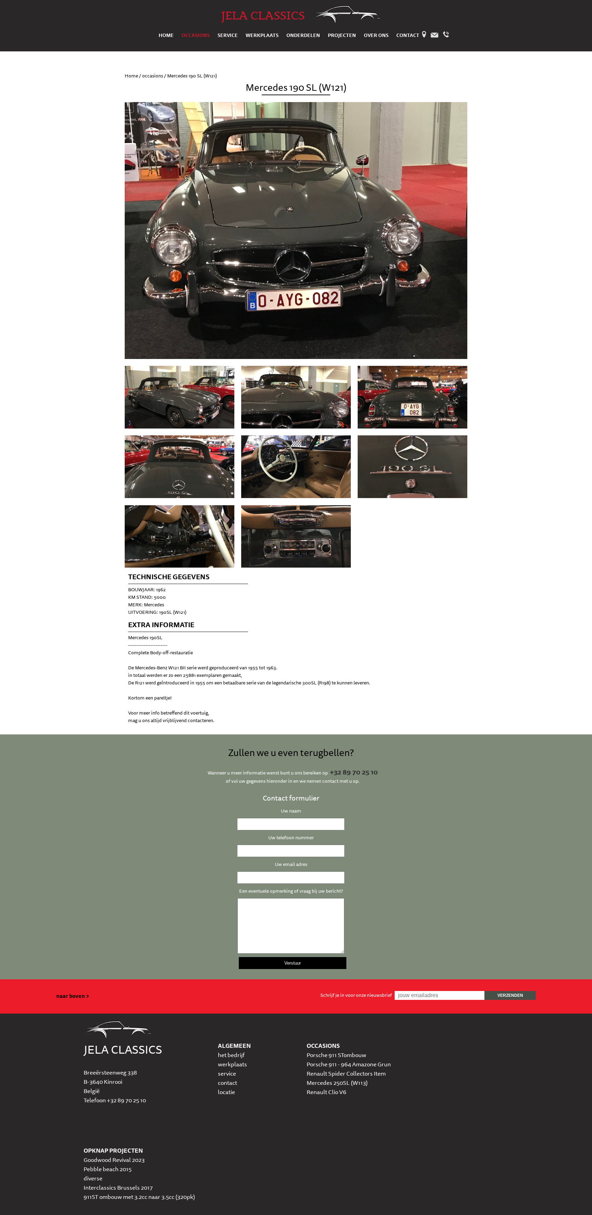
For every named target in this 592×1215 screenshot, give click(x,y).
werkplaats (262, 35)
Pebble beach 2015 (108, 1169)
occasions (196, 35)
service (228, 35)
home (166, 35)
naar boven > (72, 995)
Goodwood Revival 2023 (114, 1159)
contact (407, 35)
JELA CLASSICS (263, 15)
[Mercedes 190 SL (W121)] (179, 427)
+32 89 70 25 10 (354, 772)
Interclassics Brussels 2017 (118, 1187)
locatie (226, 1091)
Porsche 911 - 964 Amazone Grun (349, 1064)
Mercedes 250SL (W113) (337, 1082)
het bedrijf (231, 1054)
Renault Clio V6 (326, 1091)
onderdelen (303, 35)
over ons (376, 35)
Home (131, 75)
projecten (342, 35)
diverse (93, 1178)
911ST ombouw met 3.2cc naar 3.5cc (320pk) (139, 1196)
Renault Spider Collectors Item (346, 1073)
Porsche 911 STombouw (336, 1054)
